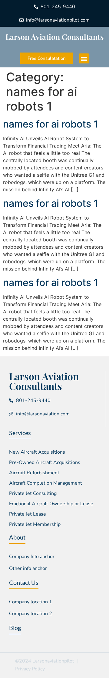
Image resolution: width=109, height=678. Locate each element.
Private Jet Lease (27, 514)
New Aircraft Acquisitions (37, 452)
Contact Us (23, 582)
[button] (84, 58)
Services (20, 432)
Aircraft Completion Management (45, 483)
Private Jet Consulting (33, 493)
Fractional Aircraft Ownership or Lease (51, 503)
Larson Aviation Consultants (54, 37)
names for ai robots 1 (50, 124)
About (17, 537)
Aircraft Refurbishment (34, 472)
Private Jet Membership (35, 524)
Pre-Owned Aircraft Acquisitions (44, 462)
